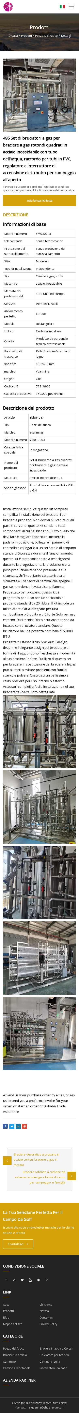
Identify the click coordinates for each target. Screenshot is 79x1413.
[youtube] (30, 1280)
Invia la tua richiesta (39, 200)
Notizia (44, 1311)
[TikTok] (47, 1280)
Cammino (9, 1361)
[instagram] (38, 1280)
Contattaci (15, 1244)
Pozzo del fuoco (46, 36)
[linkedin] (14, 1280)
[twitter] (22, 1280)
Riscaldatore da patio (53, 1368)
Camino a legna (50, 1361)
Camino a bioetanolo (17, 1368)
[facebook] (6, 1280)
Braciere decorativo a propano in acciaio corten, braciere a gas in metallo (36, 1159)
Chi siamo (46, 1305)
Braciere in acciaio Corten (56, 1348)
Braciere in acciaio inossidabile (15, 1355)
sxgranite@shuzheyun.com (46, 1407)
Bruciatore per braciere (55, 1355)
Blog (6, 1317)
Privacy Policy (48, 1324)
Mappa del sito (12, 1324)
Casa (14, 36)
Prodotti (26, 36)
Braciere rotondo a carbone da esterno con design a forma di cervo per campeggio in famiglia (40, 1177)
